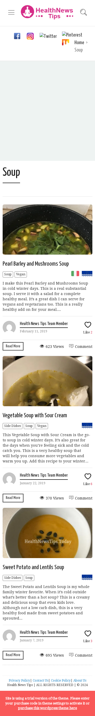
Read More (13, 346)
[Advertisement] (47, 111)
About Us (79, 680)
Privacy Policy (19, 680)
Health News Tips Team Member (44, 324)
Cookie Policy (61, 680)
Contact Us (40, 680)
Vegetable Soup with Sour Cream (35, 416)
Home (79, 42)
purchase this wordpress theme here (47, 708)
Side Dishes (12, 426)
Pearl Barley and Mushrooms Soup (36, 264)
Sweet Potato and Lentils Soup (33, 567)
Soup (8, 274)
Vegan (20, 274)
